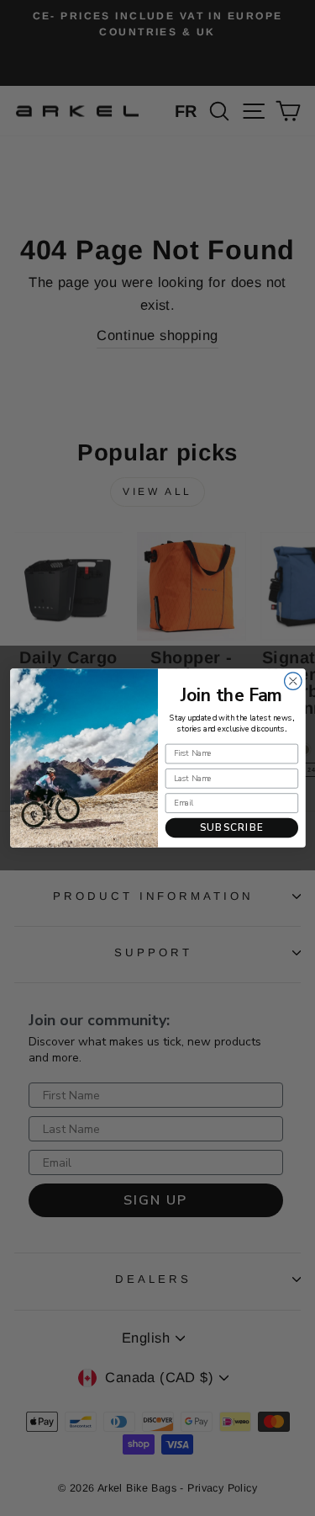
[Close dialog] (293, 681)
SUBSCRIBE (231, 827)
